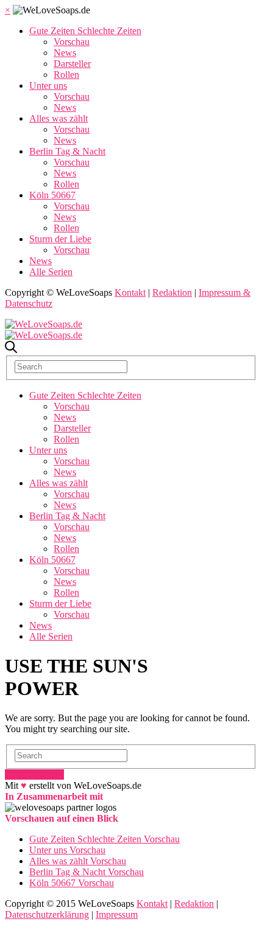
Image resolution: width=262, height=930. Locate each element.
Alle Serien (51, 272)
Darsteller (72, 63)
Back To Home (34, 774)
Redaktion (172, 292)
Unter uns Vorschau (67, 850)
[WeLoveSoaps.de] (43, 324)
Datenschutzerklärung (47, 914)
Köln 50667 (52, 195)
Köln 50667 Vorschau (71, 883)
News (65, 52)
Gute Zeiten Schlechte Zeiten (85, 31)
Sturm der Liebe (60, 239)
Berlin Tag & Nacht (67, 151)
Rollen (66, 74)
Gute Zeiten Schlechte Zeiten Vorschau (104, 839)
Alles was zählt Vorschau (77, 861)
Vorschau (72, 42)
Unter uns (48, 85)
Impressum (117, 914)
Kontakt (130, 292)
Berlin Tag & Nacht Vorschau (86, 872)
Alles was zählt (58, 118)
